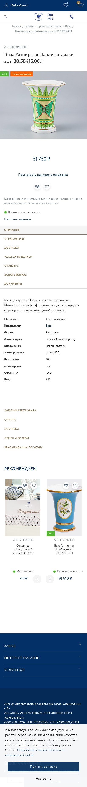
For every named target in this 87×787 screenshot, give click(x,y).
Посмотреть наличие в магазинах (43, 174)
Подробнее (23, 593)
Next (50, 579)
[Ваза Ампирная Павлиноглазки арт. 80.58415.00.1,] (43, 105)
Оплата (10, 420)
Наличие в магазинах (17, 219)
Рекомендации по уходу (23, 447)
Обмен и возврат (16, 438)
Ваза (48, 326)
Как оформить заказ (20, 410)
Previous (37, 579)
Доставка (11, 429)
